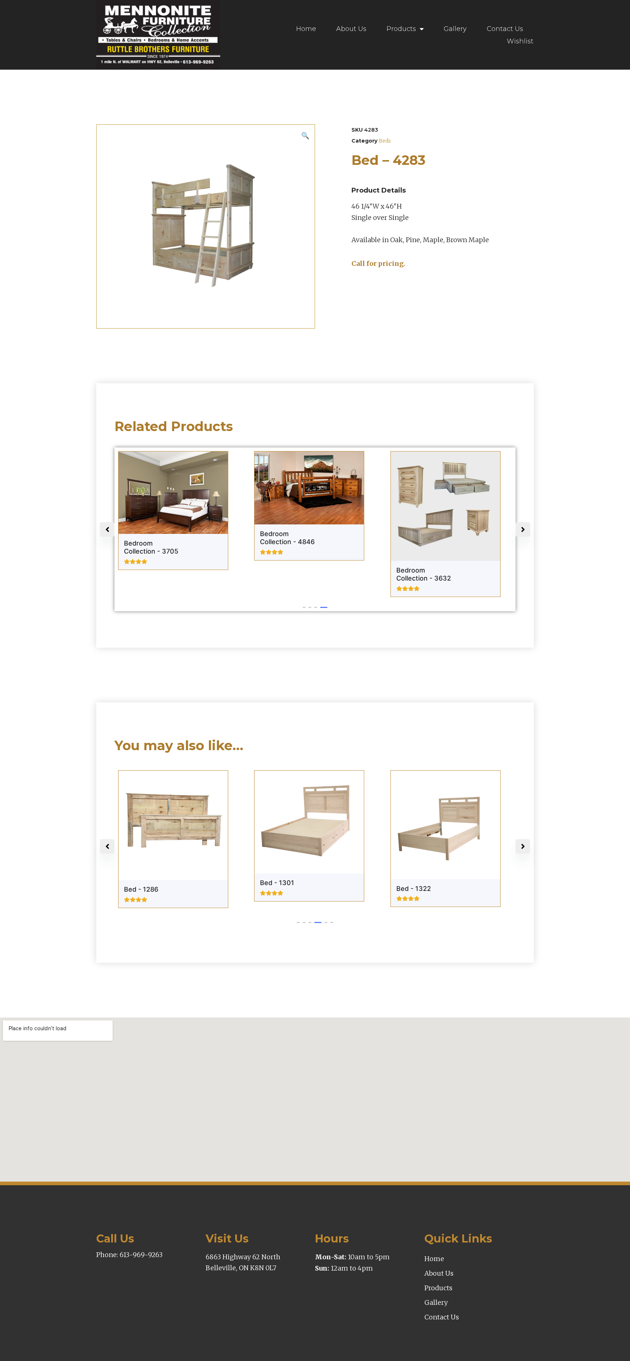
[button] (306, 607)
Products (401, 29)
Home (306, 29)
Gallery (455, 29)
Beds (385, 140)
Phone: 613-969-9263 (129, 1255)
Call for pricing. (378, 263)
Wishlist (520, 41)
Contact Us (505, 29)
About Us (351, 29)
